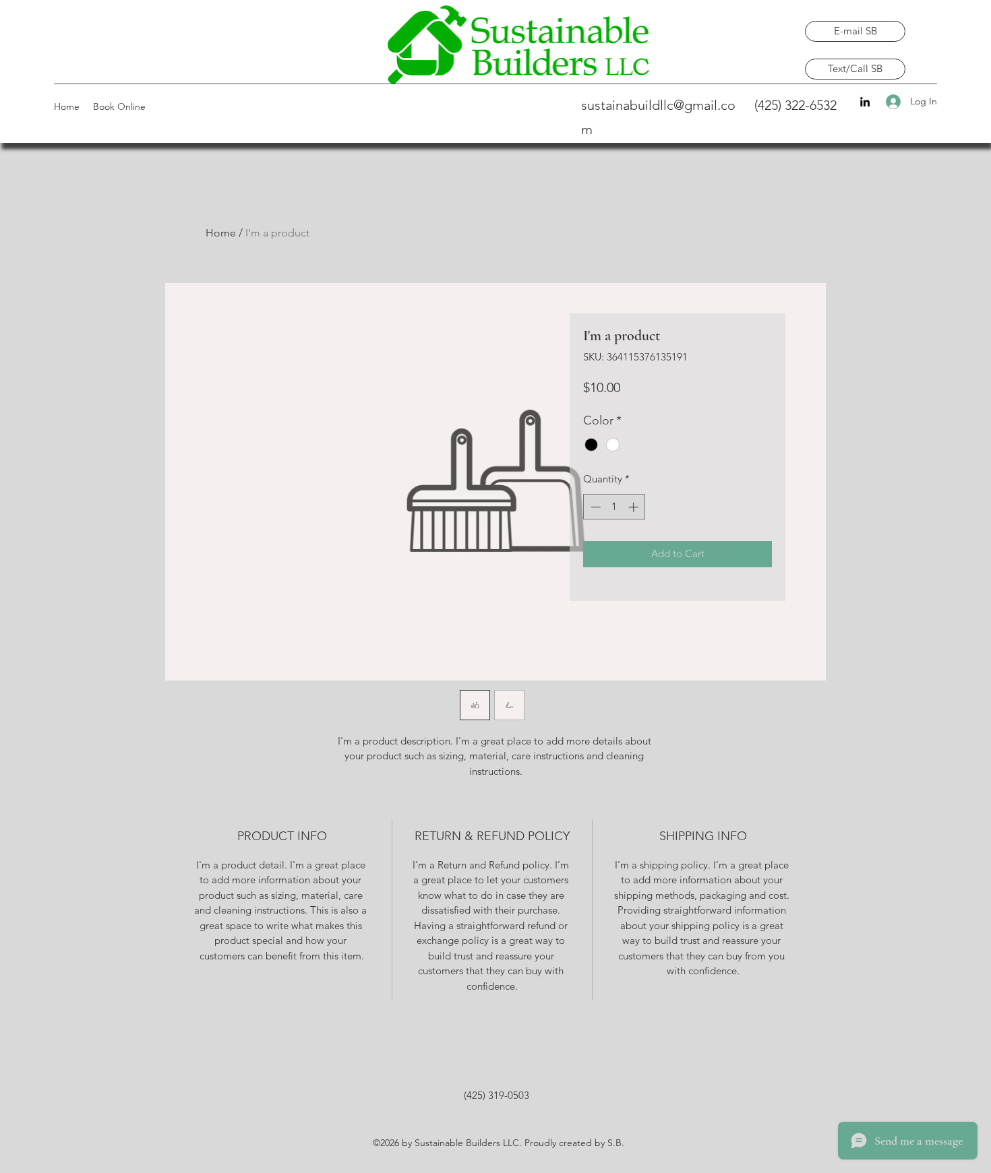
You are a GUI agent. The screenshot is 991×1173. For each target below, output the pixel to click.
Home (221, 232)
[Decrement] (594, 507)
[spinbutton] (614, 507)
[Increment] (635, 507)
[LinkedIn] (865, 101)
